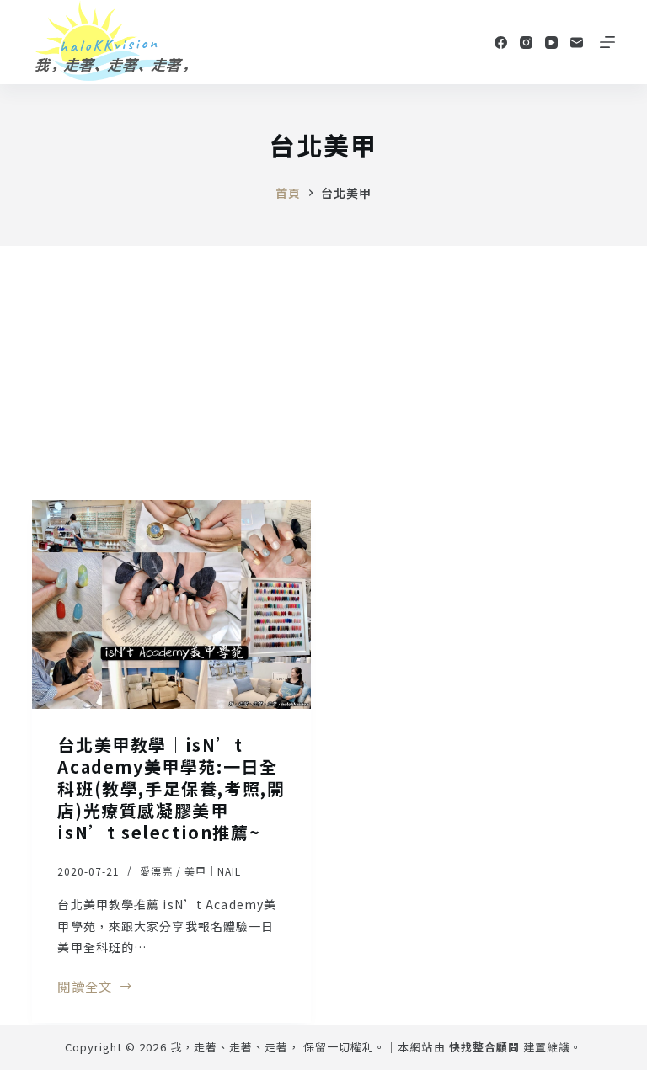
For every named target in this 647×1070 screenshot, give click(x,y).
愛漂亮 (156, 871)
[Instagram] (526, 42)
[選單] (607, 42)
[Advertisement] (323, 372)
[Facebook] (501, 42)
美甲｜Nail (212, 871)
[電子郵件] (576, 42)
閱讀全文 (90, 987)
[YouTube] (551, 42)
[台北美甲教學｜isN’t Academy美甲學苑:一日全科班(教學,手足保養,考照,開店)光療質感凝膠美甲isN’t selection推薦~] (171, 604)
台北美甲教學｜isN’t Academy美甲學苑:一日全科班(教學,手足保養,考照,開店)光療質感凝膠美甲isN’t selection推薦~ (171, 788)
